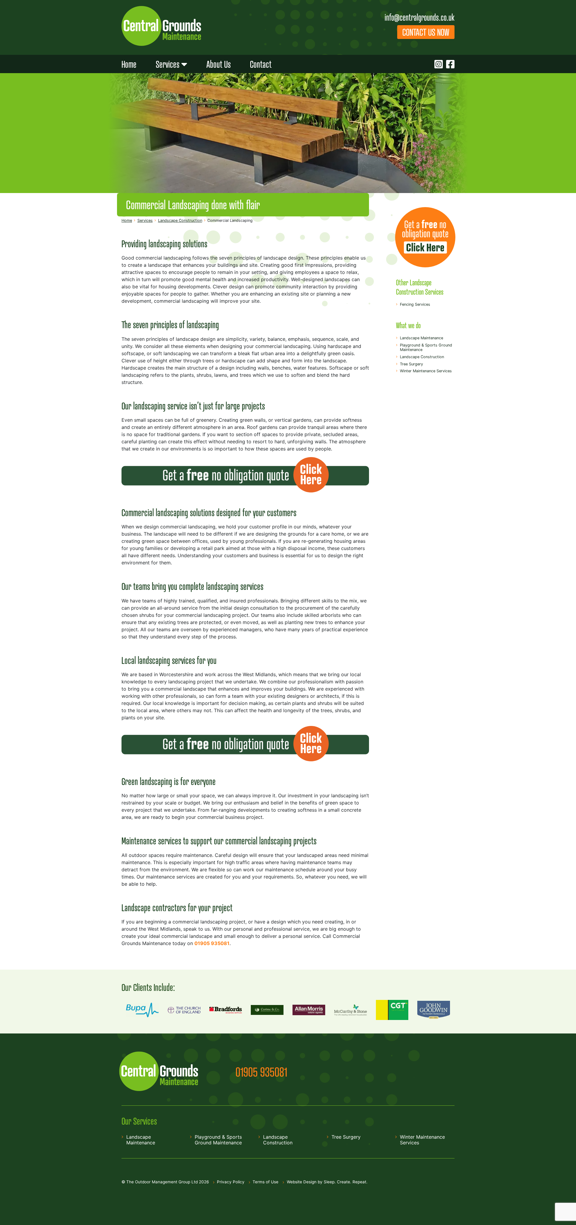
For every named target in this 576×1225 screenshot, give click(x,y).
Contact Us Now (425, 32)
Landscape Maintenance (421, 338)
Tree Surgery (411, 364)
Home (129, 64)
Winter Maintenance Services (426, 371)
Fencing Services (415, 304)
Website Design (301, 1181)
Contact (261, 64)
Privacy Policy (230, 1181)
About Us (218, 64)
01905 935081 (261, 1072)
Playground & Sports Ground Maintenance (426, 347)
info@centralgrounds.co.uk (419, 17)
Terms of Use (265, 1181)
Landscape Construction (422, 357)
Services (167, 64)
